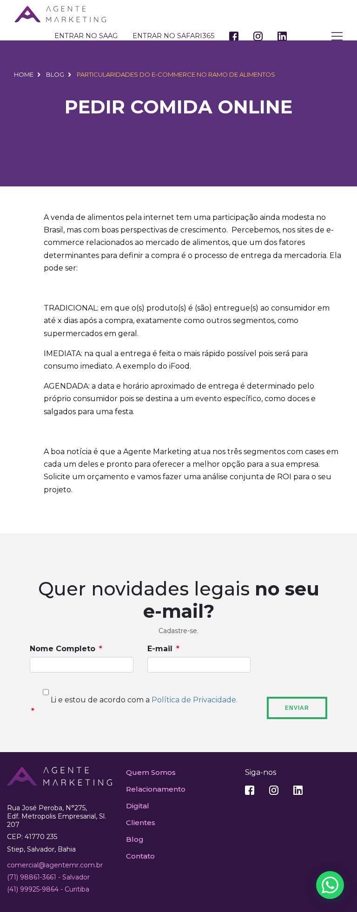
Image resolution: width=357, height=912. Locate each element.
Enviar (297, 708)
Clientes (140, 822)
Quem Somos (151, 772)
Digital (137, 805)
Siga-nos (260, 772)
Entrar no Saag (86, 36)
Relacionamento (155, 789)
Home (23, 74)
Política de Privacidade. (195, 699)
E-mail (159, 648)
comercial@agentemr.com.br (55, 865)
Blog (55, 74)
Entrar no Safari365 (173, 36)
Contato (140, 856)
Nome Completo (62, 648)
